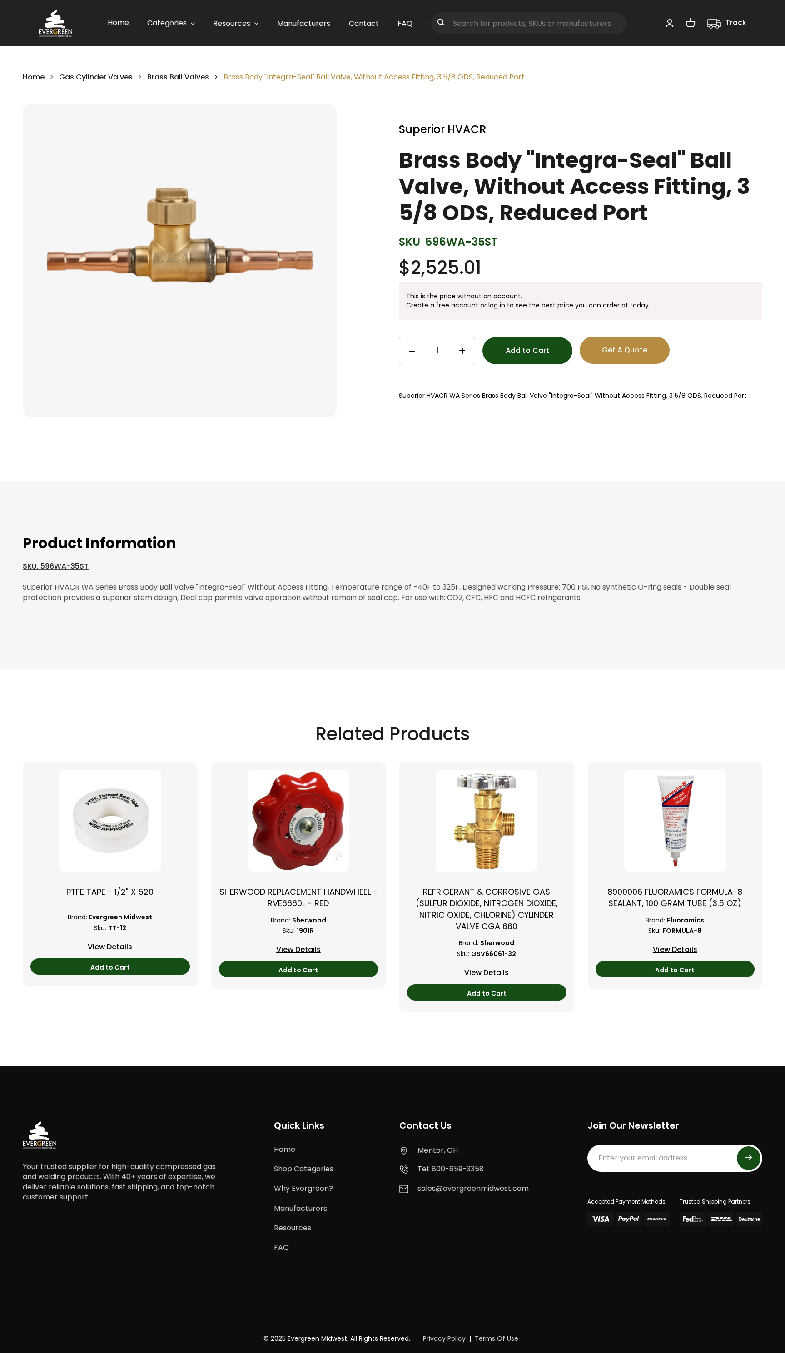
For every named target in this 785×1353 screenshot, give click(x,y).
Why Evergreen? (303, 1188)
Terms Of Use (496, 1338)
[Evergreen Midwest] (55, 23)
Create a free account (442, 305)
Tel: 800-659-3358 (450, 1169)
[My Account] (670, 22)
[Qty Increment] (462, 351)
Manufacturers (300, 1208)
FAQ (281, 1247)
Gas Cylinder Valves (96, 77)
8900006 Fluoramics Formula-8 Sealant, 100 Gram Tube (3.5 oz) (674, 897)
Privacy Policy (444, 1338)
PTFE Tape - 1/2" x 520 (110, 891)
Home (34, 77)
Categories (167, 23)
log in (496, 305)
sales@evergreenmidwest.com (473, 1188)
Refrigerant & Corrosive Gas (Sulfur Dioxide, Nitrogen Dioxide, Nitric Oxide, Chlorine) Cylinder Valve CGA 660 (487, 909)
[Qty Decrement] (411, 351)
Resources (292, 1228)
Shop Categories (303, 1169)
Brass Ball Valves (178, 77)
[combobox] (528, 23)
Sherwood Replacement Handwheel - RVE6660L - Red (298, 897)
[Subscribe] (748, 1158)
